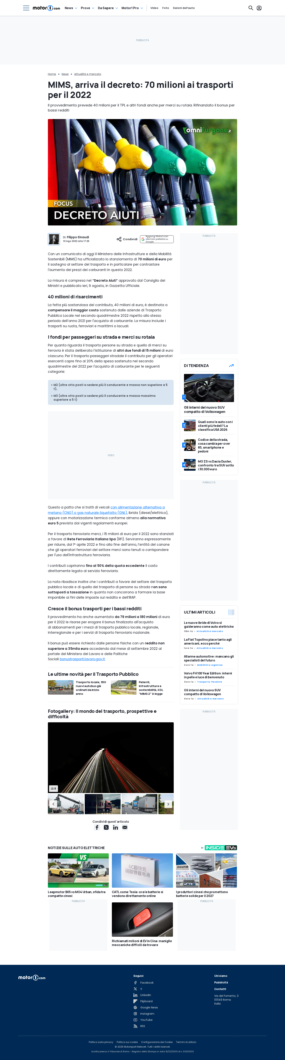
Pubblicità (221, 982)
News (69, 8)
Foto (165, 8)
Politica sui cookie (127, 1042)
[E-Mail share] (125, 827)
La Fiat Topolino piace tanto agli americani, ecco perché (208, 641)
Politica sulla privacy (101, 1042)
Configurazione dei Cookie (157, 1042)
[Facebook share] (97, 827)
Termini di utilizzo (186, 1042)
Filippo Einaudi (78, 237)
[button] (53, 804)
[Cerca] (251, 8)
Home (52, 74)
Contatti (220, 989)
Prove (85, 8)
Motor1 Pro (130, 8)
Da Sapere (106, 8)
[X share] (106, 827)
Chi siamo (220, 976)
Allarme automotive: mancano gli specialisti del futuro (209, 658)
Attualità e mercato (87, 74)
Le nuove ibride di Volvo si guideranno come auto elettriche (209, 625)
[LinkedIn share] (115, 827)
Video (154, 8)
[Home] (46, 7)
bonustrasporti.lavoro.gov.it (82, 659)
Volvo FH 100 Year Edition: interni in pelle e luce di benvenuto (208, 675)
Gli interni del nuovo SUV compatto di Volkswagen (202, 692)
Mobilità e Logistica (210, 664)
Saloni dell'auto (184, 8)
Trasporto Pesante (209, 681)
